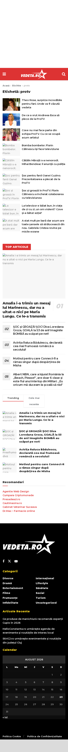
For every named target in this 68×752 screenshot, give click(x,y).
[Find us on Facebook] (3, 561)
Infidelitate (10, 602)
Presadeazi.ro (11, 499)
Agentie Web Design (16, 491)
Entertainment (13, 588)
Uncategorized (46, 602)
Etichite (16, 85)
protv (27, 85)
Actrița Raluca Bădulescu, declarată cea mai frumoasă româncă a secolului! (37, 346)
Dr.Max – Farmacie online (19, 511)
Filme (6, 593)
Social (40, 593)
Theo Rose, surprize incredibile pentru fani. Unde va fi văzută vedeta (42, 103)
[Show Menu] (4, 74)
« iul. (5, 717)
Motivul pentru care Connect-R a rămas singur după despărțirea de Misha (36, 362)
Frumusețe (10, 597)
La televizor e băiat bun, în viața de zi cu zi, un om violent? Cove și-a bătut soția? (42, 209)
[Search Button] (63, 74)
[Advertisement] (34, 34)
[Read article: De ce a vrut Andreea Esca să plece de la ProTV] (11, 119)
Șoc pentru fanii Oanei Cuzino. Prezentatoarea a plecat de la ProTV (41, 179)
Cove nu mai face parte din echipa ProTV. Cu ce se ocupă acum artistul (41, 134)
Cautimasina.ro (12, 503)
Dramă (7, 583)
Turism (41, 597)
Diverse (8, 578)
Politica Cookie (12, 736)
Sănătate (42, 588)
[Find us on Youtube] (16, 561)
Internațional (45, 578)
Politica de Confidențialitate (44, 736)
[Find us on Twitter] (9, 561)
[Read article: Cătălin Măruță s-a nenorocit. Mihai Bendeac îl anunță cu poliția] (11, 164)
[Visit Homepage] (34, 74)
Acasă (6, 85)
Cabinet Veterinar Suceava (20, 507)
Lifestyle (42, 583)
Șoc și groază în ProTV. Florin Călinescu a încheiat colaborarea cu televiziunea (42, 194)
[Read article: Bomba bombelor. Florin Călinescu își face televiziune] (11, 150)
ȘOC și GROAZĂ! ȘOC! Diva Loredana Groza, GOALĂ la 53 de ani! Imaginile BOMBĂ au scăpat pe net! (38, 330)
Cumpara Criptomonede (18, 495)
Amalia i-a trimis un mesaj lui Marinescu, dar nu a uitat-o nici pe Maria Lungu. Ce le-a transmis (27, 309)
